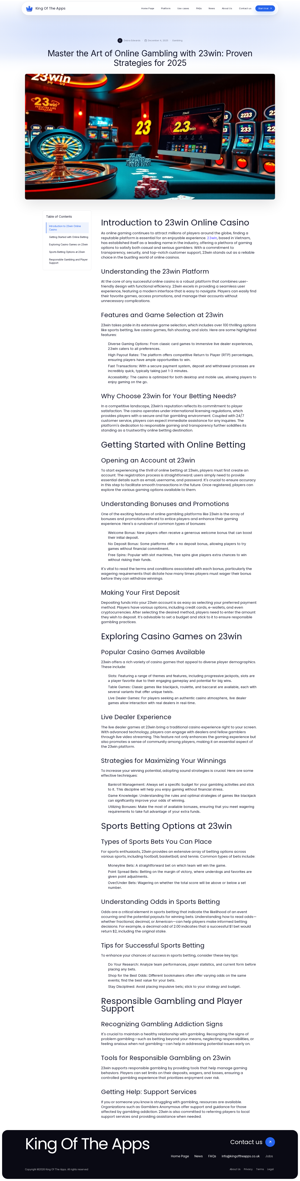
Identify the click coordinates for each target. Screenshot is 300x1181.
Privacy (248, 1169)
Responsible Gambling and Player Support (68, 261)
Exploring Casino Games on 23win (68, 244)
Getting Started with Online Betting (68, 237)
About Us (235, 1169)
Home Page (180, 1156)
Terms (260, 1169)
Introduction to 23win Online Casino (65, 228)
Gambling (177, 40)
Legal (270, 1169)
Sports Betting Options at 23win (67, 251)
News (198, 1156)
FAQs (212, 1156)
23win (212, 238)
